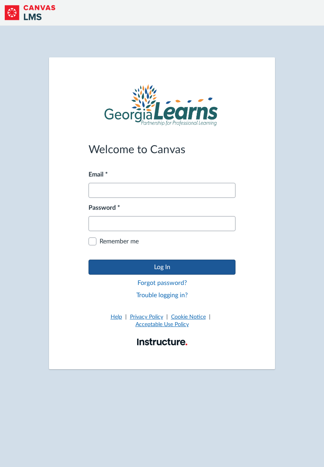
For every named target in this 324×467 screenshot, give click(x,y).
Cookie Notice (188, 317)
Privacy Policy (146, 317)
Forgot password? (162, 283)
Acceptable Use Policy (162, 324)
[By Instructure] (162, 341)
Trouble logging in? (162, 295)
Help (116, 317)
